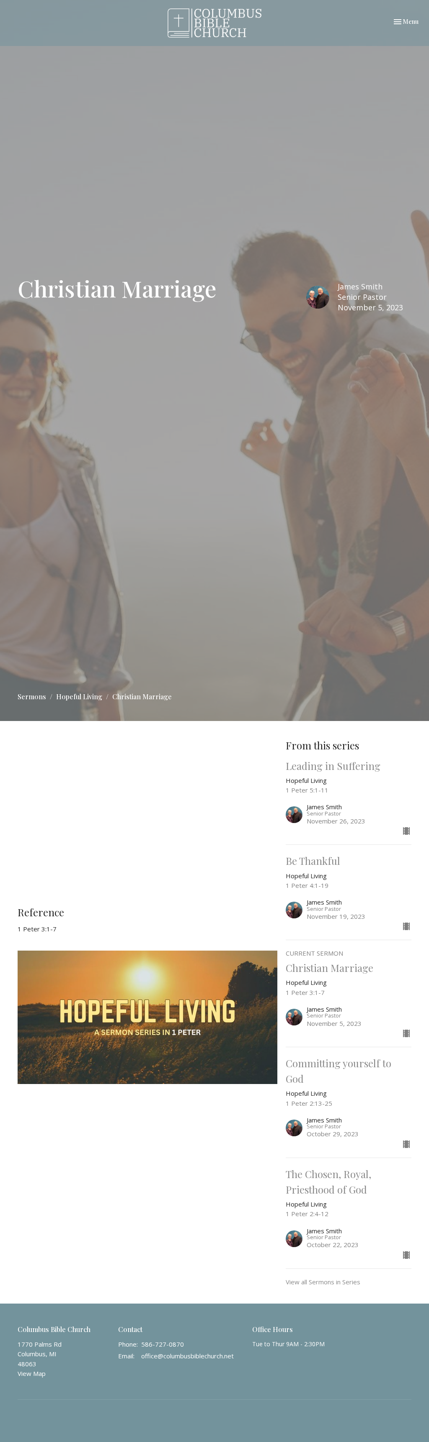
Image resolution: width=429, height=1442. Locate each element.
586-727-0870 (162, 1344)
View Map (32, 1373)
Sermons (32, 696)
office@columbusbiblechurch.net (187, 1356)
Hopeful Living (79, 696)
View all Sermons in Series (323, 1282)
